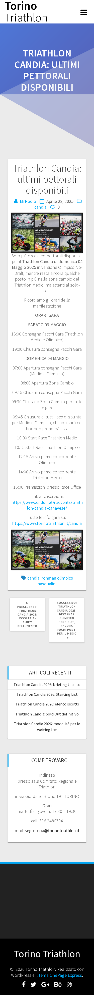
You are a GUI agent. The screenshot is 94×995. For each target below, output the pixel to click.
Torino (26, 11)
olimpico (65, 578)
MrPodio (28, 201)
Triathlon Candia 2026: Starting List (47, 694)
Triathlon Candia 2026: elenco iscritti (47, 703)
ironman (48, 578)
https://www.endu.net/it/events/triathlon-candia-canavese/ (47, 505)
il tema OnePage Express (59, 975)
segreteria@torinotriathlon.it (52, 830)
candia (40, 207)
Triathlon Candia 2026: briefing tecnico (47, 684)
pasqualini (47, 584)
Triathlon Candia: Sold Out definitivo (47, 713)
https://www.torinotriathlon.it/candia (47, 523)
